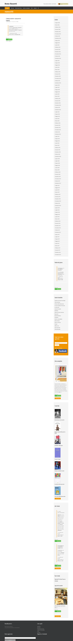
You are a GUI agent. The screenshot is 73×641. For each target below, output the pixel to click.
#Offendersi (60, 530)
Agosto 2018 (57, 207)
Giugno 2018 (57, 212)
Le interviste (57, 307)
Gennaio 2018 (57, 223)
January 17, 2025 (60, 279)
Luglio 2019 (57, 185)
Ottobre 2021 (57, 131)
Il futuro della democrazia (59, 303)
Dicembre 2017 (58, 225)
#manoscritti (15, 27)
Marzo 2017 (57, 245)
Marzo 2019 (57, 192)
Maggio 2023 (57, 91)
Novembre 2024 (58, 53)
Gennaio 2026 (57, 29)
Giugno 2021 (57, 138)
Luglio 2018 (57, 210)
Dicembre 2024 (58, 51)
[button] (38, 8)
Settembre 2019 (58, 183)
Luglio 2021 (57, 136)
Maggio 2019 (57, 187)
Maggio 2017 (57, 241)
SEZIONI (38, 626)
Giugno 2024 (57, 62)
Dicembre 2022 (58, 103)
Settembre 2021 (58, 134)
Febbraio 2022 (57, 123)
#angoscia (20, 30)
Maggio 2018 (57, 214)
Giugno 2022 (57, 114)
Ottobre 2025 (57, 36)
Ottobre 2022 (57, 107)
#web (63, 523)
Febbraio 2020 (57, 172)
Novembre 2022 (58, 105)
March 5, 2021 (60, 536)
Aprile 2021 (57, 143)
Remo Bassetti (8, 21)
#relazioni (61, 524)
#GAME (59, 548)
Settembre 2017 (58, 232)
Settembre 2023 (58, 82)
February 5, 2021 (60, 560)
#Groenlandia (60, 274)
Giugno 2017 (57, 239)
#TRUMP (60, 269)
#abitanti (15, 30)
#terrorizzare (11, 30)
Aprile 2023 (57, 94)
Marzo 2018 (57, 218)
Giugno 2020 (57, 163)
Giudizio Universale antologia (60, 300)
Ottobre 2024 (57, 56)
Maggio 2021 (57, 140)
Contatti (38, 632)
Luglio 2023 (57, 87)
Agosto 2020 (57, 158)
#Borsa (59, 555)
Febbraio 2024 (57, 71)
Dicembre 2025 (58, 31)
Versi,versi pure (57, 327)
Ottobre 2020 (57, 154)
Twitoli (17, 21)
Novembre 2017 (58, 227)
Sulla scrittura (57, 320)
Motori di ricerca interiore (59, 312)
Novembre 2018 (58, 201)
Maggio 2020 (57, 165)
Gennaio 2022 (57, 125)
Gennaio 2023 (57, 100)
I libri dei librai (57, 302)
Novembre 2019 (58, 178)
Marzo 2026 (57, 24)
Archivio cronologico (41, 630)
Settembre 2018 (58, 205)
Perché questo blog (40, 628)
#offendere (59, 514)
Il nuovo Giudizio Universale (60, 305)
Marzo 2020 (57, 169)
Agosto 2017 (57, 234)
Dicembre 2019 (58, 176)
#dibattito (62, 552)
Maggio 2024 (57, 65)
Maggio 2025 (57, 42)
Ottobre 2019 (57, 181)
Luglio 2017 (57, 236)
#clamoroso (60, 550)
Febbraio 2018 (57, 221)
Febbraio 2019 (57, 194)
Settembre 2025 (58, 38)
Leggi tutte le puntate (59, 585)
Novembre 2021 (58, 129)
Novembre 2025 (58, 33)
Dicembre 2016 (58, 252)
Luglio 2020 (57, 160)
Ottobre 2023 (57, 80)
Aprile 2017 (57, 243)
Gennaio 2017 (57, 250)
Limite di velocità (58, 309)
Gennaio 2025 (57, 49)
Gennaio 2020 (57, 174)
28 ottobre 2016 (17, 34)
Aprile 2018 (57, 216)
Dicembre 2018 (58, 198)
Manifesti (56, 310)
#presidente (62, 272)
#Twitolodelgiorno (60, 268)
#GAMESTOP (60, 546)
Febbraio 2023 (57, 98)
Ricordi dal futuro (58, 315)
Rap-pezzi (56, 314)
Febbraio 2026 (57, 27)
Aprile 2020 (57, 167)
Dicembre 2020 (58, 152)
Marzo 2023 (57, 96)
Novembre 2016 (58, 254)
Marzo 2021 (57, 145)
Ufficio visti (57, 325)
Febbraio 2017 (57, 247)
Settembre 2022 (58, 109)
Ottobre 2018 (57, 203)
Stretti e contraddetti (58, 319)
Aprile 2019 (57, 189)
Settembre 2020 (58, 156)
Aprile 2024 (57, 67)
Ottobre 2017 (57, 230)
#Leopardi (19, 27)
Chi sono (38, 627)
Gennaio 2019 (57, 196)
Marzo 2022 (57, 120)
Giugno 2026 (57, 22)
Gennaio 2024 (57, 74)
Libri (38, 631)
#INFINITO (11, 26)
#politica (59, 523)
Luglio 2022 (57, 111)
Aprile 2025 (57, 45)
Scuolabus (56, 317)
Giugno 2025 (57, 40)
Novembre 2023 (58, 78)
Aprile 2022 (57, 118)
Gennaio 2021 (57, 149)
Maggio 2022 (57, 116)
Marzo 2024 (57, 69)
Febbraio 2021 (57, 147)
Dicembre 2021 (58, 127)
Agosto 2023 (57, 85)
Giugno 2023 (57, 89)
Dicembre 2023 (58, 76)
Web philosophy (57, 329)
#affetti (61, 522)
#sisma (13, 28)
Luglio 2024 (57, 60)
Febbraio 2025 (57, 47)
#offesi (59, 516)
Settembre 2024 (58, 58)
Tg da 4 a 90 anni (58, 322)
